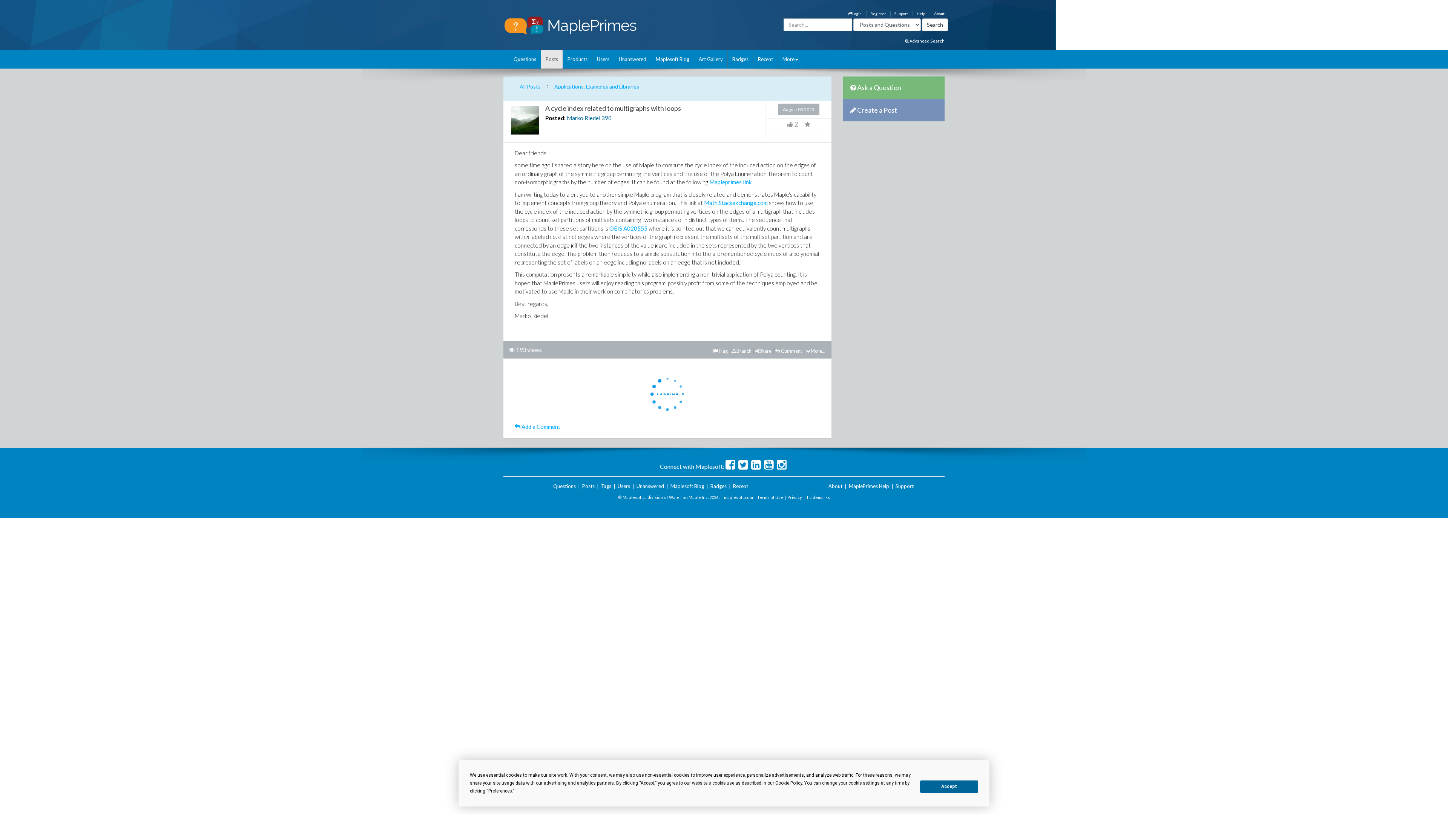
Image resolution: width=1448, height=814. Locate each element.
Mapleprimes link (730, 182)
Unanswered (632, 59)
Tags (606, 486)
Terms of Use (770, 497)
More (788, 59)
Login (857, 13)
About (939, 13)
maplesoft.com (738, 497)
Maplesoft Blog (672, 59)
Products (577, 59)
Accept (949, 786)
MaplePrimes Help (869, 486)
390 (606, 118)
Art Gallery (711, 59)
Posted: (555, 118)
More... (818, 351)
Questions (525, 59)
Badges (740, 59)
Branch (744, 351)
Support (901, 13)
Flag (723, 351)
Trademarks (818, 497)
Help (921, 13)
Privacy (794, 497)
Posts (552, 59)
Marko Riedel (583, 118)
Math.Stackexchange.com (736, 202)
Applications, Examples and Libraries (596, 86)
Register (878, 13)
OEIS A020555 (628, 228)
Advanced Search (927, 40)
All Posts (530, 86)
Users (603, 59)
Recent (765, 59)
